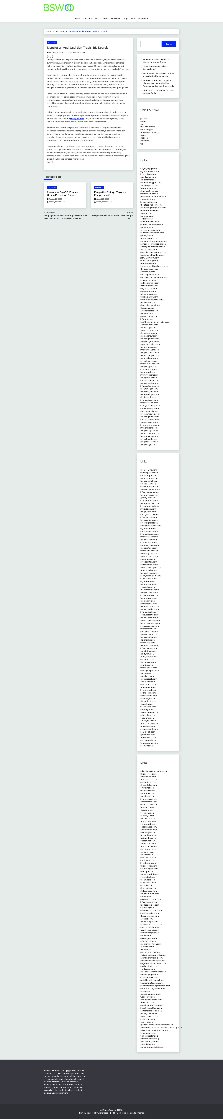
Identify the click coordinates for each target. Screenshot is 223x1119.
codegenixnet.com (148, 411)
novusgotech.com (148, 679)
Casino (105, 18)
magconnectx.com (149, 1016)
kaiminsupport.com (149, 185)
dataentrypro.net (148, 179)
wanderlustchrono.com (151, 924)
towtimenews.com (148, 249)
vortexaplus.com (148, 706)
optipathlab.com (148, 782)
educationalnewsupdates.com (154, 771)
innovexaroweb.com (149, 595)
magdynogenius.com (149, 341)
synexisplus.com (147, 790)
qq (141, 124)
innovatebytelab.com (150, 506)
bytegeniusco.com (148, 377)
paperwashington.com (150, 994)
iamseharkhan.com (149, 202)
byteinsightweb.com (149, 338)
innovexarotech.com (149, 425)
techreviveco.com (148, 598)
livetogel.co (145, 949)
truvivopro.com (147, 807)
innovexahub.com (148, 799)
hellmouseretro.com (149, 283)
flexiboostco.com (148, 774)
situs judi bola (77, 118)
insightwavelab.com (149, 913)
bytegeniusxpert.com (150, 503)
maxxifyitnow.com (148, 651)
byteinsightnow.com (149, 416)
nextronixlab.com (148, 662)
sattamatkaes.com (149, 238)
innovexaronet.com (149, 536)
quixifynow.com (147, 654)
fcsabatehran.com (149, 285)
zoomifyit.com (146, 745)
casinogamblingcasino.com (152, 246)
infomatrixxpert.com (149, 534)
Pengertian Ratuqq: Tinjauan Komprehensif (155, 67)
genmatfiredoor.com (150, 952)
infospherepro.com (149, 902)
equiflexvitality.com (149, 966)
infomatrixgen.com (149, 400)
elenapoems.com (148, 280)
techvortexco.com (148, 495)
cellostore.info (146, 219)
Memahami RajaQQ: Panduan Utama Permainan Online (63, 193)
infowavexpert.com (149, 375)
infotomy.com (146, 319)
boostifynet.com (148, 840)
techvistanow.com (148, 539)
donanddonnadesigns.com (152, 960)
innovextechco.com (149, 550)
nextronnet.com (147, 681)
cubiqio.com (145, 896)
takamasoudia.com (149, 294)
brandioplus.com (148, 693)
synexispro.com (147, 1019)
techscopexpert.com (150, 355)
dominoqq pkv (146, 129)
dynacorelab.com (148, 801)
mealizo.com (146, 213)
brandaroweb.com (149, 743)
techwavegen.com (149, 389)
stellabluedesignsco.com (151, 299)
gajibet (79, 1090)
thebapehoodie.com (149, 269)
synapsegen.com (148, 698)
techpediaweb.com (149, 358)
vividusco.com (146, 810)
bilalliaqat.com (147, 1002)
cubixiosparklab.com (149, 545)
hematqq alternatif (74, 1079)
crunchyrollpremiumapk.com (153, 241)
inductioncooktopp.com (151, 1008)
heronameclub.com (149, 310)
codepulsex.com (147, 587)
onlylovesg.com (147, 969)
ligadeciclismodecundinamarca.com (157, 1024)
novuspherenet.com (149, 712)
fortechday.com (147, 1044)
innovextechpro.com (149, 349)
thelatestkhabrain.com (151, 205)
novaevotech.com (148, 548)
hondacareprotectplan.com (153, 244)
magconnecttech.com (150, 944)
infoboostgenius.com (149, 386)
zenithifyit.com (147, 815)
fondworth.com (147, 199)
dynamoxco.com (148, 684)
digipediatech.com (148, 333)
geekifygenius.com (148, 938)
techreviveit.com (148, 372)
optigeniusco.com (148, 827)
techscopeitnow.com (150, 433)
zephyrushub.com (148, 779)
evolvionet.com (147, 788)
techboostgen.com (149, 478)
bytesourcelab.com (149, 645)
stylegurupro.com (148, 891)
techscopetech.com (149, 589)
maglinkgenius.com (149, 553)
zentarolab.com (147, 732)
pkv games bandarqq (150, 132)
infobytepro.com (148, 509)
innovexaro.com (147, 642)
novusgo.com (146, 919)
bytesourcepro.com (149, 606)
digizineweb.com (148, 528)
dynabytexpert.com (149, 670)
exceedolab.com (148, 882)
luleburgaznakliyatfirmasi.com (154, 266)
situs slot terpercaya (61, 1076)
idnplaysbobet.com (149, 977)
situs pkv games (147, 126)
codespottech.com (149, 324)
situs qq (48, 1073)
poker (143, 135)
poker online (68, 1084)
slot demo (145, 138)
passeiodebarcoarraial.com (153, 196)
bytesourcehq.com (149, 520)
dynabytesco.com (148, 888)
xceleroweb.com (148, 737)
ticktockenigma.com (149, 932)
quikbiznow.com (147, 734)
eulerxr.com (145, 935)
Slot (97, 18)
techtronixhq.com (148, 470)
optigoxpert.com (148, 849)
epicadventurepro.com (151, 910)
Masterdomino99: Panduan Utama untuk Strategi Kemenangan (158, 74)
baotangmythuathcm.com (152, 255)
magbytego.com (148, 511)
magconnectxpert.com (151, 567)
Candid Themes (137, 1113)
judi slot (143, 118)
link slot (66, 1073)
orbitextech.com (148, 941)
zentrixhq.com (146, 665)
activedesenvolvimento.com (153, 971)
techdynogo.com (148, 327)
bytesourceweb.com (149, 414)
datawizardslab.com (149, 893)
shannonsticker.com (149, 191)
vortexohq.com (147, 907)
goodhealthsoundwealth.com (153, 277)
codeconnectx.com (149, 531)
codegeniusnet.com (149, 514)
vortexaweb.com (148, 824)
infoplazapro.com (148, 369)
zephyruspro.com (148, 656)
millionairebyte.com (149, 1041)
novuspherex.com (148, 829)
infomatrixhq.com (148, 542)
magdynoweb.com (149, 592)
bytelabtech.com (148, 484)
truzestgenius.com (148, 570)
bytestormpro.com (149, 921)
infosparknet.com (148, 648)
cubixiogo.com (147, 709)
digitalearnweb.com (149, 171)
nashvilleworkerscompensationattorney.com (161, 1027)
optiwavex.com (147, 718)
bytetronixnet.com (149, 436)
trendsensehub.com (149, 930)
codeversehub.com (149, 614)
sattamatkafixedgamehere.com (155, 985)
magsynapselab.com (150, 344)
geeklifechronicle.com (150, 899)
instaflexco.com (147, 860)
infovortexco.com (148, 578)
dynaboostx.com (148, 857)
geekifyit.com (146, 235)
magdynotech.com (149, 634)
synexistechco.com (149, 804)
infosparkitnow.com (149, 492)
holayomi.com (146, 1022)
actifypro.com (146, 854)
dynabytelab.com (148, 785)
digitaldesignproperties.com (153, 207)
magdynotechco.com (150, 489)
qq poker (57, 1073)
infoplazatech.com (149, 500)
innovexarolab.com (149, 402)
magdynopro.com (148, 366)
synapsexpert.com (149, 729)
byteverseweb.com (149, 617)
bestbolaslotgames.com (151, 983)
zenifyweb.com (147, 946)
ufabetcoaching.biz (149, 1036)
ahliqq (143, 121)
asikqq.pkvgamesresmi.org (56, 1093)
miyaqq (70, 1090)
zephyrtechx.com (148, 846)
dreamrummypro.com (150, 182)
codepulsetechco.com (150, 525)
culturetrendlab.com (149, 927)
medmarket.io (146, 313)
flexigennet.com (147, 308)
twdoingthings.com (149, 297)
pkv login (75, 1073)
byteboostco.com (148, 562)
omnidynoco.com (148, 720)
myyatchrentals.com (150, 230)
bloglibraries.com (148, 263)
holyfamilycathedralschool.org (154, 1030)
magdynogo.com (148, 444)
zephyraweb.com (148, 821)
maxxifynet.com (147, 796)
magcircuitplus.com (149, 430)
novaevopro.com (148, 832)
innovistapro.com (148, 863)
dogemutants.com (148, 288)
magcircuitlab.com (149, 556)
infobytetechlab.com (150, 405)
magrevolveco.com (149, 422)
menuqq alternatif (52, 1070)
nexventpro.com (148, 843)
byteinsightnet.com (149, 523)
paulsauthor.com (148, 302)
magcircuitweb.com (149, 352)
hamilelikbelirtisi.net (149, 874)
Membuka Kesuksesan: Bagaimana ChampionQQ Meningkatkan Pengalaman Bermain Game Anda (158, 83)
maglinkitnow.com (148, 336)
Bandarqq (87, 18)
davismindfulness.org (149, 1038)
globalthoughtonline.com (151, 224)
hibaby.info (145, 991)
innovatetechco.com (150, 363)
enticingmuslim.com (149, 274)
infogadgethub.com (149, 472)
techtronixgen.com (149, 347)
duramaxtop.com (148, 291)
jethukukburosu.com (149, 258)
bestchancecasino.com (151, 999)
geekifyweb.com (148, 497)
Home (77, 18)
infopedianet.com (148, 628)
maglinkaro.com (147, 601)
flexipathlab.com (148, 701)
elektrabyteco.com (149, 564)
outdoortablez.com (149, 316)
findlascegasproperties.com (153, 955)
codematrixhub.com (149, 380)
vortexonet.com (147, 793)
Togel (125, 18)
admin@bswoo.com (77, 52)
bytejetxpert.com (148, 439)
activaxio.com (146, 885)
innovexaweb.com (148, 690)
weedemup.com (147, 997)
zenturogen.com (148, 687)
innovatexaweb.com (149, 486)
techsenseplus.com (149, 383)
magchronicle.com (149, 330)
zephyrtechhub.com (149, 723)
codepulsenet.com (149, 631)
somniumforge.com (149, 260)
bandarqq (144, 140)
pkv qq (65, 1070)
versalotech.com (148, 877)
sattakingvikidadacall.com (152, 980)
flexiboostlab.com (148, 866)
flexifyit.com (145, 673)
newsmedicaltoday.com (151, 1010)
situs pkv (81, 1070)
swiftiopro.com (147, 871)
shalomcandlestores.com (152, 232)
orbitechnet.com (148, 715)
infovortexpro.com (148, 428)
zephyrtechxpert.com (150, 575)
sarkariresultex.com (149, 210)
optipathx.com (147, 659)
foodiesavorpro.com (149, 905)
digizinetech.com (148, 397)
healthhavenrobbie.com (151, 958)
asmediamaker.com (149, 221)
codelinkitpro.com (148, 475)
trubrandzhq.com (148, 838)
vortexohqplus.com (149, 868)
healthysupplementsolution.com (155, 322)
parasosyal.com (147, 271)
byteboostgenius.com (150, 623)
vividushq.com (146, 704)
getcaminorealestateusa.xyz (153, 1047)
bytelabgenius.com (149, 361)
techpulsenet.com (148, 573)
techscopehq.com (148, 637)
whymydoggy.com (148, 168)
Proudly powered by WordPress (93, 1113)
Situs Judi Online (138, 18)
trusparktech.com (148, 835)
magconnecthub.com (150, 620)
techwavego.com (148, 584)
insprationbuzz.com (149, 193)
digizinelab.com (147, 581)
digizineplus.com (147, 640)
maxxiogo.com (147, 676)
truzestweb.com (147, 726)
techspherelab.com (149, 609)
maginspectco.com (149, 441)
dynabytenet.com (148, 603)
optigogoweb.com (148, 740)
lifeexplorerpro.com (149, 916)
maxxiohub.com (147, 818)
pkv (53, 1090)
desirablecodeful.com (150, 305)
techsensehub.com (149, 481)
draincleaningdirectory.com (153, 252)
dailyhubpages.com (149, 974)
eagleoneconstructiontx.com (153, 963)
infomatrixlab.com (148, 612)
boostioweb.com (148, 776)
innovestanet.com (148, 667)
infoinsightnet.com (148, 517)
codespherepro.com (149, 408)
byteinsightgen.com (149, 394)
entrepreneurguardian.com (153, 988)
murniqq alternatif (55, 1079)
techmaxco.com (148, 880)
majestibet (61, 1090)
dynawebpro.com (148, 695)
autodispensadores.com (151, 1005)
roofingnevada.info (148, 1013)
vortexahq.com (147, 813)
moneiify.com (146, 227)
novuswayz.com (147, 852)
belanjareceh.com (148, 188)
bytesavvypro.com (149, 391)
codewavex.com (147, 559)
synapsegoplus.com (149, 626)
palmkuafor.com (148, 177)
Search (169, 44)
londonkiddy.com (148, 1033)
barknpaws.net (147, 216)
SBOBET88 (115, 18)
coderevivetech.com (149, 419)
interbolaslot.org (148, 174)
